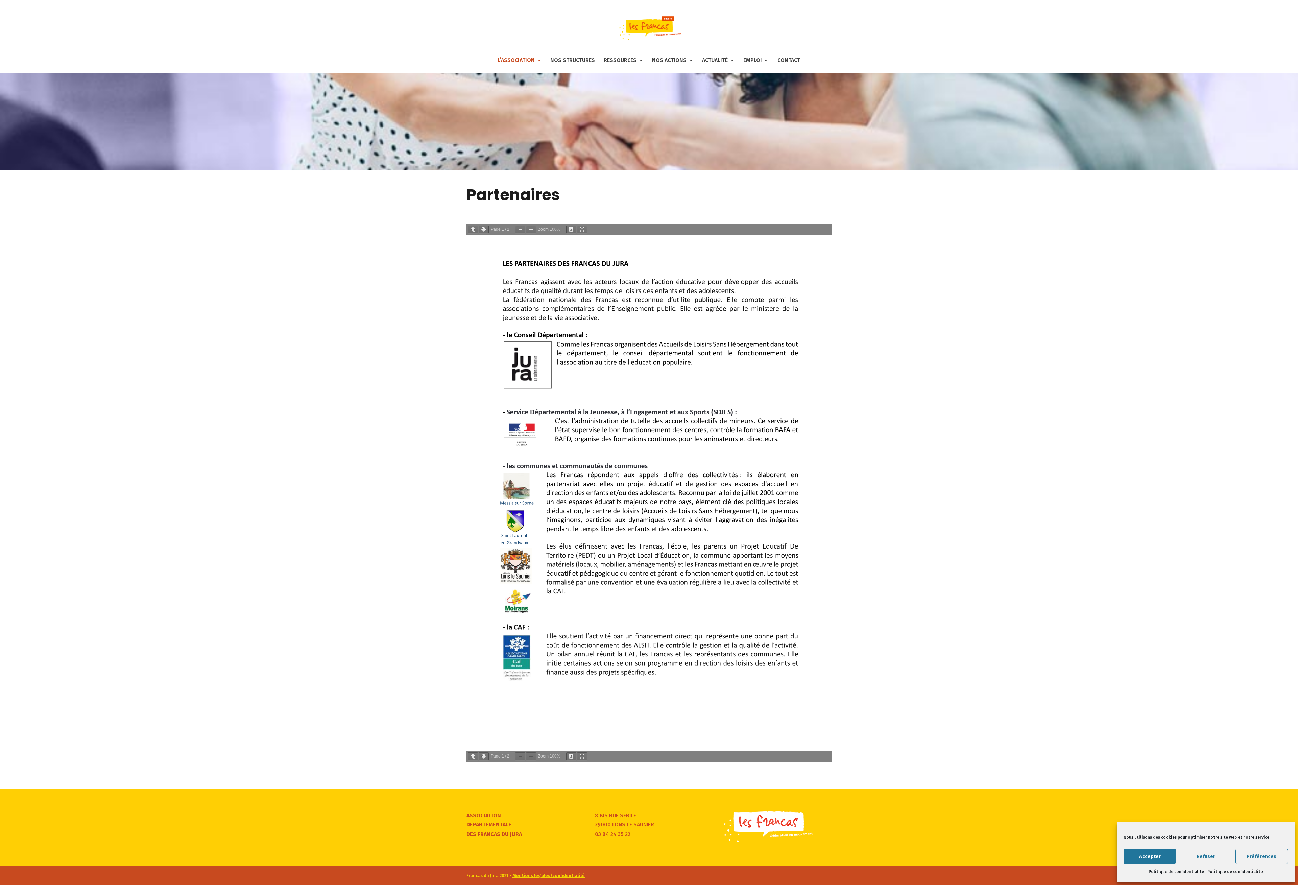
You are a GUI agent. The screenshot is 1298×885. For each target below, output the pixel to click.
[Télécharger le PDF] (571, 229)
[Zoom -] (520, 229)
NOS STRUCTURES (572, 60)
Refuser (1206, 856)
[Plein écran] (582, 229)
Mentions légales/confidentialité (548, 875)
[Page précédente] (473, 229)
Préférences (1261, 856)
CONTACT (788, 60)
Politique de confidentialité (1176, 871)
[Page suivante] (484, 229)
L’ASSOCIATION (516, 60)
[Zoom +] (531, 229)
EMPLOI (752, 60)
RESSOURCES (620, 60)
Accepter (1150, 856)
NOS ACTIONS (669, 60)
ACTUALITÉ (715, 60)
